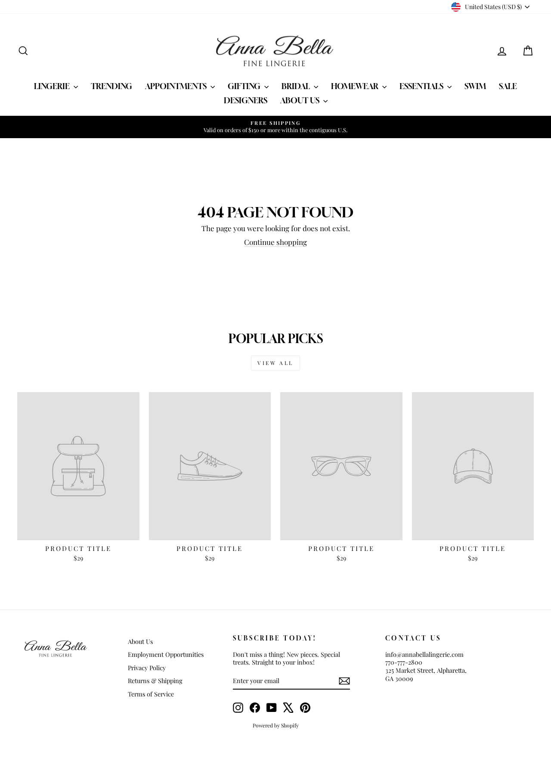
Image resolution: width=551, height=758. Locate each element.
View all (275, 362)
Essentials (422, 86)
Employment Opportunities (166, 654)
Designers (245, 100)
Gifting (245, 86)
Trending (111, 86)
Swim (475, 86)
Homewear (355, 86)
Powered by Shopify (276, 725)
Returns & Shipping (155, 680)
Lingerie (52, 86)
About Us (300, 100)
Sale (508, 86)
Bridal (297, 86)
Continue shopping (275, 242)
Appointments (176, 86)
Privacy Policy (147, 667)
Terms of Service (151, 694)
